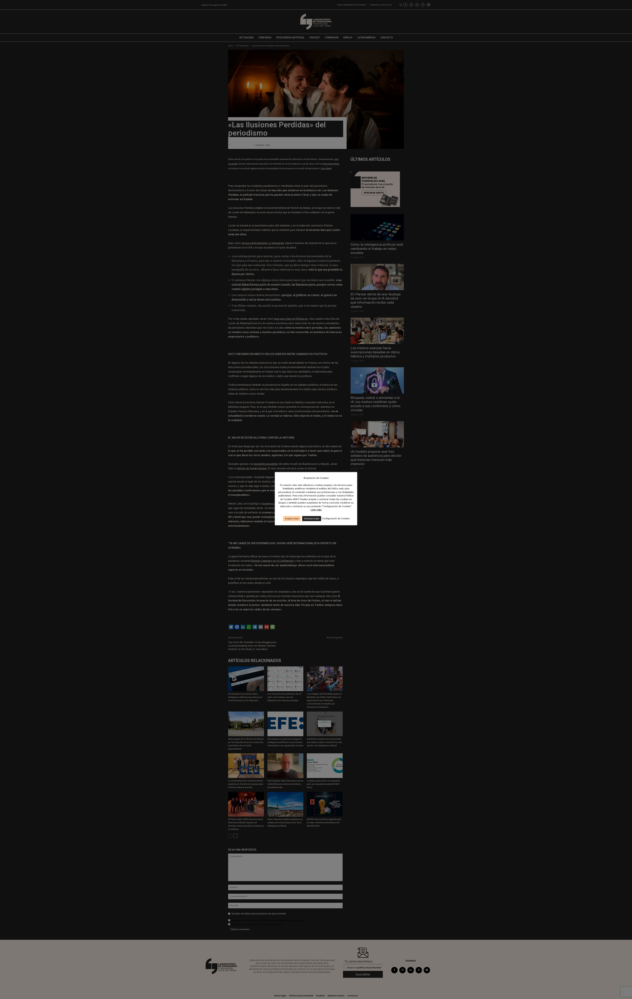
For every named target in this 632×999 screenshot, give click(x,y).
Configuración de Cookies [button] (336, 518)
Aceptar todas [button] (292, 518)
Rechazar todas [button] (311, 518)
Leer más (316, 509)
